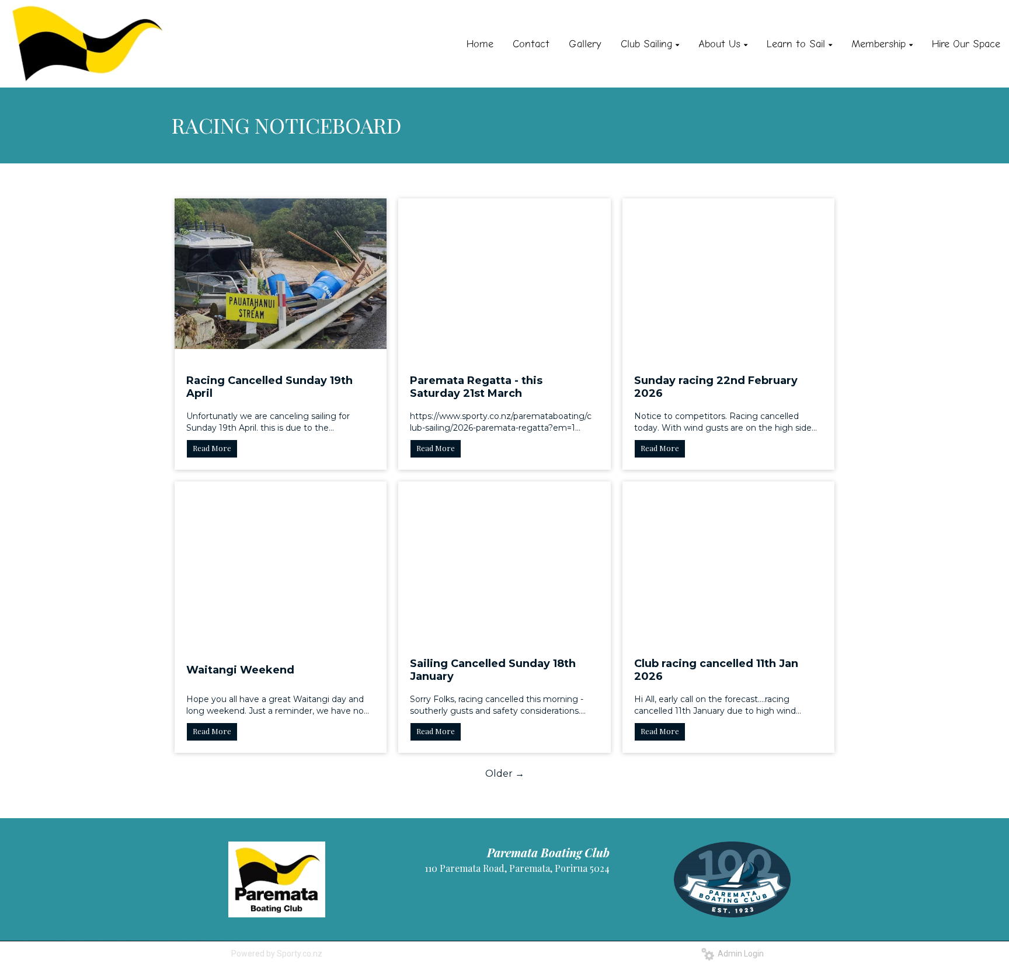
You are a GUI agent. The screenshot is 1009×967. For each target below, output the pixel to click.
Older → (504, 773)
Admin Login (739, 953)
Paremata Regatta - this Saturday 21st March (476, 387)
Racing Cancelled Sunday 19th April (269, 387)
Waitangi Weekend (240, 670)
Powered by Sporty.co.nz (276, 953)
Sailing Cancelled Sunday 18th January (493, 670)
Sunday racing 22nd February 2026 (716, 387)
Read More (212, 448)
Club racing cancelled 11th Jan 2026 (716, 670)
